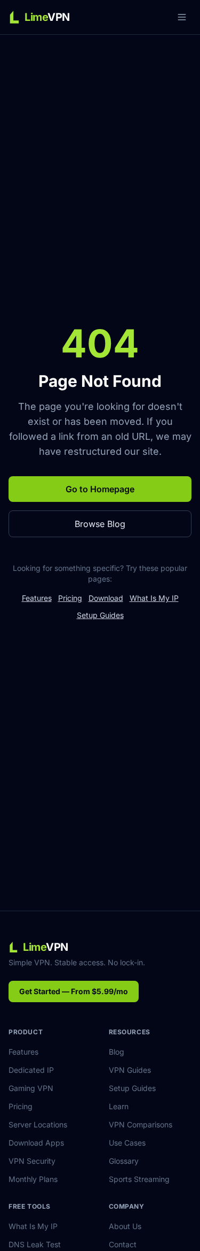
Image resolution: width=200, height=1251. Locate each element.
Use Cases (127, 1142)
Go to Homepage (100, 489)
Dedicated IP (31, 1069)
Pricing (70, 597)
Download (106, 597)
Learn (119, 1106)
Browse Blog (100, 523)
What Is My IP (154, 597)
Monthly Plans (33, 1179)
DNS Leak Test (35, 1244)
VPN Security (32, 1160)
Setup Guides (100, 615)
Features (37, 597)
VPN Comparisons (140, 1124)
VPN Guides (130, 1069)
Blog (116, 1051)
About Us (125, 1226)
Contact (123, 1244)
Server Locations (38, 1124)
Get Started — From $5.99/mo (73, 991)
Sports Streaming (139, 1179)
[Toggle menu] (181, 17)
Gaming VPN (31, 1088)
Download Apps (36, 1142)
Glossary (124, 1160)
